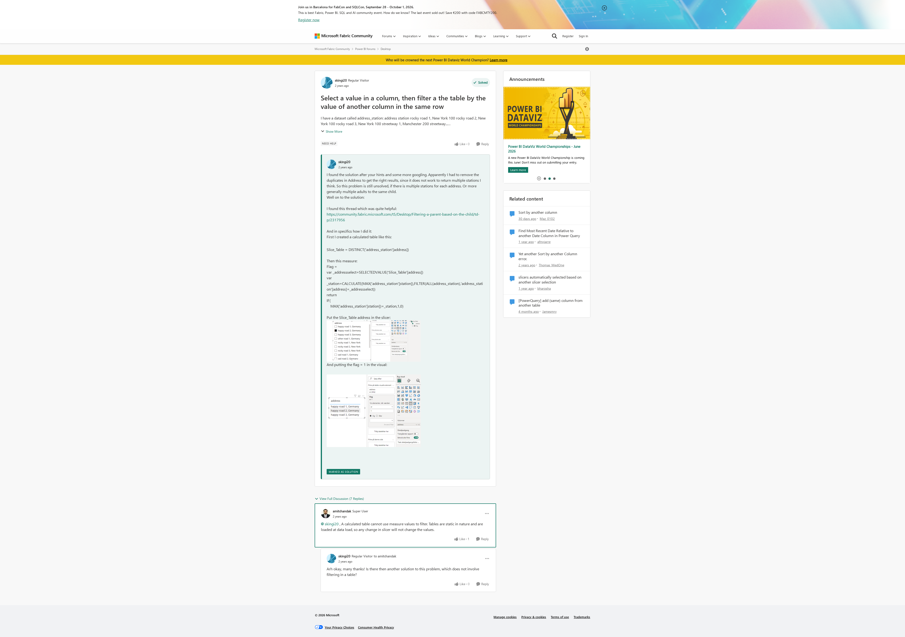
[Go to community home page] (344, 36)
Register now (309, 19)
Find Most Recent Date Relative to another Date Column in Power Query (549, 233)
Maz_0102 (547, 218)
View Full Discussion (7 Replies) (342, 498)
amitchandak (342, 511)
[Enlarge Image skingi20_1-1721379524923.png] (374, 410)
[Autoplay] (539, 178)
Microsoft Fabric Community (332, 49)
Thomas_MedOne (551, 265)
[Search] (554, 36)
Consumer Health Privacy (376, 627)
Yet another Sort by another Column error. (547, 256)
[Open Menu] (587, 49)
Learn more (498, 60)
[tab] (544, 178)
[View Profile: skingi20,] (331, 164)
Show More (334, 131)
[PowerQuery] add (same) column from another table (550, 303)
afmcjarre (544, 241)
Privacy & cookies (533, 617)
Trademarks (582, 617)
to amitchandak (385, 556)
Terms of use (560, 617)
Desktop (386, 49)
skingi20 (341, 80)
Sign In (583, 36)
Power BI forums (365, 49)
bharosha (544, 288)
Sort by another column (537, 212)
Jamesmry (549, 311)
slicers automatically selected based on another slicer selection (549, 279)
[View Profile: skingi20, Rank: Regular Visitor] (327, 83)
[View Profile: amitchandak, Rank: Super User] (325, 513)
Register (568, 36)
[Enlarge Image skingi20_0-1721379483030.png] (374, 341)
